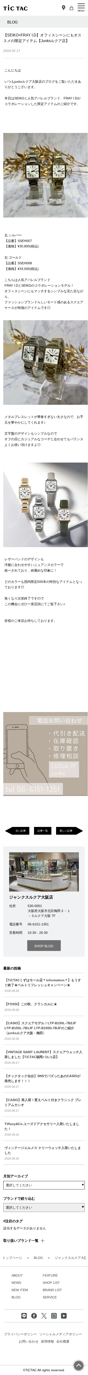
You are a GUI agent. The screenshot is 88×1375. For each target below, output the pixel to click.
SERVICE (50, 1297)
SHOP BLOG (44, 946)
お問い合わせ (28, 1341)
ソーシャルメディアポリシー (60, 1334)
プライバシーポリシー (20, 1334)
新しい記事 (66, 830)
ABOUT (17, 1275)
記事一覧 (43, 830)
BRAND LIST (52, 1290)
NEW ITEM (19, 1290)
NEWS (16, 1283)
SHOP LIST (51, 1283)
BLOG (16, 1297)
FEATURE (50, 1275)
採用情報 (47, 1341)
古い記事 (20, 830)
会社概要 (62, 1341)
